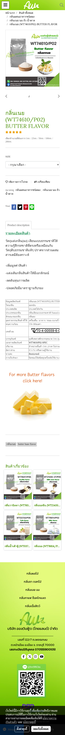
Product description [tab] (18, 225)
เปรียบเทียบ (43, 182)
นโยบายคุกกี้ (29, 722)
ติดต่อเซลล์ (34, 354)
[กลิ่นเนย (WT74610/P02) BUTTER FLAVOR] (32, 60)
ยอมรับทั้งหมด (41, 728)
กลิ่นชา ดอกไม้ (32, 581)
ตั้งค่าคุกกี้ (22, 728)
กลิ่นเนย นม (32, 590)
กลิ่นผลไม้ (32, 573)
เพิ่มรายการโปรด (18, 182)
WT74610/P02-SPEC (38, 342)
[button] (60, 5)
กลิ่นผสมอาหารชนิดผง (28, 190)
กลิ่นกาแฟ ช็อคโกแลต (32, 598)
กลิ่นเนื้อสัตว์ (32, 606)
